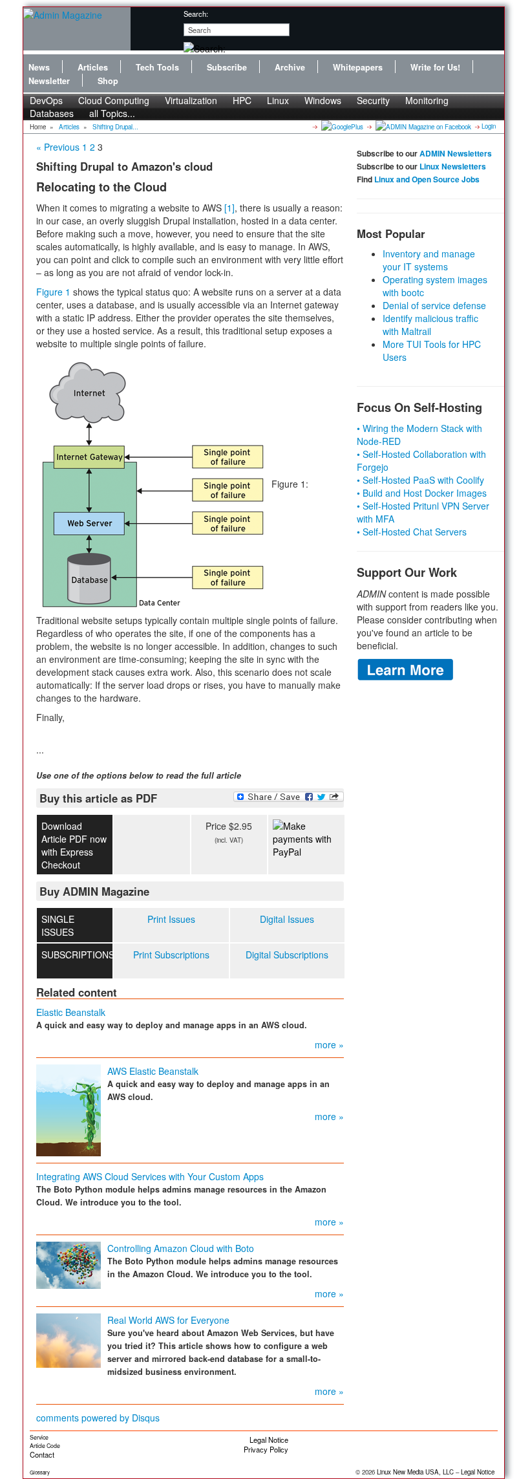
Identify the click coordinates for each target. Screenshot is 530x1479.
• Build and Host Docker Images (422, 492)
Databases (52, 113)
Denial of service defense (434, 305)
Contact (42, 1454)
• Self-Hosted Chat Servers (412, 531)
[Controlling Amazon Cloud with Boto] (68, 1263)
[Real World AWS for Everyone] (68, 1339)
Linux (278, 100)
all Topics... (112, 113)
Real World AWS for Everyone (168, 1319)
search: (196, 13)
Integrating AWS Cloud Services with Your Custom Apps (150, 1176)
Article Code (45, 1445)
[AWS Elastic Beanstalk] (68, 1109)
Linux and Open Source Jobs (427, 179)
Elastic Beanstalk (70, 1012)
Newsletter (49, 81)
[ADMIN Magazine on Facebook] (422, 126)
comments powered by (98, 1417)
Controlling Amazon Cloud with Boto (180, 1248)
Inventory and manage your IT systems (429, 260)
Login (489, 126)
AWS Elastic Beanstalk (152, 1070)
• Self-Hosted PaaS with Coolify (420, 479)
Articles (93, 67)
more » (329, 1044)
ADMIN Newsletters (455, 153)
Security (373, 100)
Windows (322, 100)
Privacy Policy (266, 1449)
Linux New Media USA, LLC (415, 1471)
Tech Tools (157, 67)
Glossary (40, 1472)
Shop (108, 81)
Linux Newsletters (452, 166)
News (39, 67)
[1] (229, 207)
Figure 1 (53, 291)
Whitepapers (358, 67)
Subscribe (227, 67)
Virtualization (191, 100)
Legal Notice (268, 1439)
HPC (242, 100)
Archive (290, 67)
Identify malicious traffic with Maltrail (430, 325)
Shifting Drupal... (115, 126)
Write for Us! (435, 67)
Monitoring (427, 100)
